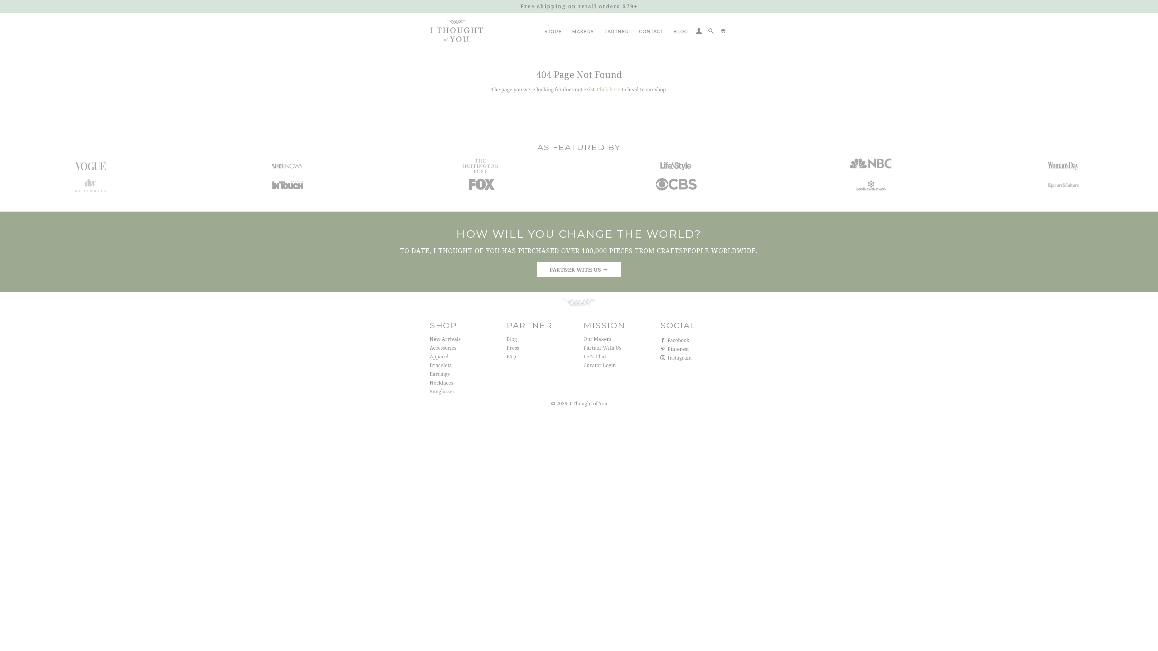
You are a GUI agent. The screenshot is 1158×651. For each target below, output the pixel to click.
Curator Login (600, 365)
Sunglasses (442, 392)
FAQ (511, 357)
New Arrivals (445, 339)
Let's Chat (595, 357)
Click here (608, 90)
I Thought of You (588, 404)
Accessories (443, 348)
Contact (651, 31)
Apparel (439, 357)
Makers (583, 31)
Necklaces (441, 383)
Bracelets (440, 365)
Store (553, 31)
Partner (616, 31)
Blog (680, 31)
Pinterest (677, 349)
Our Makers (597, 339)
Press (513, 348)
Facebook (677, 340)
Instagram (678, 358)
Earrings (440, 374)
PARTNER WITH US (576, 270)
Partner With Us (602, 348)
